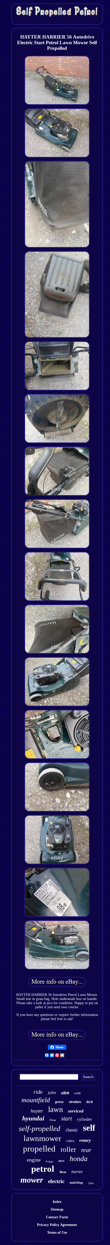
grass (59, 1102)
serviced (75, 1111)
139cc (91, 1183)
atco (61, 1161)
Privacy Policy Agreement (57, 1225)
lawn (55, 1109)
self (89, 1128)
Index (57, 1202)
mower (31, 1179)
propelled (39, 1148)
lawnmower (42, 1138)
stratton (75, 1102)
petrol (42, 1169)
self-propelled (39, 1128)
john (52, 1092)
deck (89, 1102)
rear (86, 1150)
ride (38, 1092)
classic (71, 1130)
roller (68, 1149)
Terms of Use (57, 1232)
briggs (49, 1161)
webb (77, 1093)
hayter (37, 1111)
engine (34, 1160)
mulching (76, 1182)
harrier (77, 1171)
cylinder (84, 1119)
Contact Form (57, 1217)
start (66, 1118)
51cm (52, 1120)
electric (56, 1181)
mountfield (35, 1100)
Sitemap (57, 1209)
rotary (85, 1140)
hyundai (33, 1118)
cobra (70, 1141)
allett (65, 1093)
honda (78, 1159)
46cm (62, 1172)
